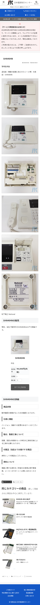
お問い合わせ (29, 596)
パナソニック (7, 482)
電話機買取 (29, 593)
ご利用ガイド (10, 590)
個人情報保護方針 (29, 590)
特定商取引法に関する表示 (10, 593)
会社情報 (10, 596)
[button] (35, 397)
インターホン (18, 482)
